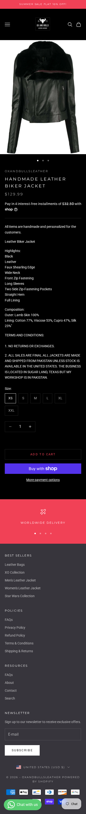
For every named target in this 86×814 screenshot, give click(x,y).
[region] (43, 517)
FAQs (9, 620)
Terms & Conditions (19, 643)
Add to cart (43, 454)
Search (10, 698)
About (9, 683)
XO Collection (15, 572)
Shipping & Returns (19, 651)
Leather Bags (15, 564)
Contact (11, 690)
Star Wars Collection (20, 596)
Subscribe (22, 750)
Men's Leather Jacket (20, 580)
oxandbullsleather (26, 171)
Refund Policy (15, 635)
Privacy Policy (15, 627)
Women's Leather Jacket (23, 588)
